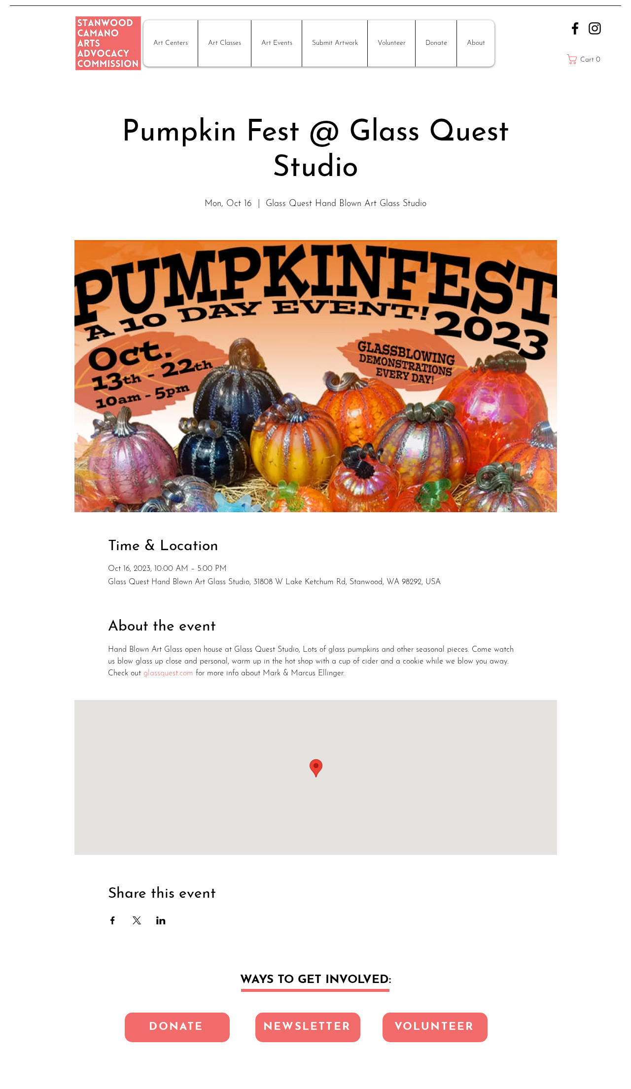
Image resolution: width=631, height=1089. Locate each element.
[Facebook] (575, 28)
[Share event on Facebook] (112, 920)
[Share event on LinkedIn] (161, 920)
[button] (170, 43)
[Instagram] (595, 28)
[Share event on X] (136, 920)
